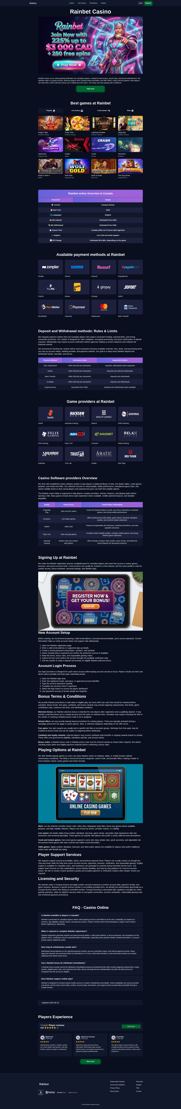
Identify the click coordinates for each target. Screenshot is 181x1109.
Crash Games (102, 110)
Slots (129, 110)
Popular (49, 110)
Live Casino (76, 110)
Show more (90, 1061)
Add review (131, 1026)
